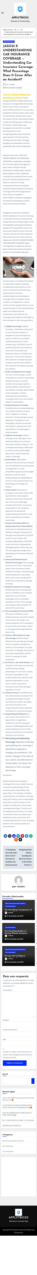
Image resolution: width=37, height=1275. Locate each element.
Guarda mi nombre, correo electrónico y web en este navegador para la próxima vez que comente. (17, 1054)
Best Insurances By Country (15, 903)
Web (4, 1039)
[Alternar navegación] (2, 13)
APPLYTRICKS (20, 17)
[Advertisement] (18, 1177)
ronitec (12, 84)
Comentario (8, 990)
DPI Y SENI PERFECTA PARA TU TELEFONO (18, 1120)
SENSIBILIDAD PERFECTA (11, 1126)
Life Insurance (8, 1151)
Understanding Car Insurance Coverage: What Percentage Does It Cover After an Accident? (18, 71)
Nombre (6, 1020)
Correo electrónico (10, 1030)
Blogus (29, 1230)
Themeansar (18, 1233)
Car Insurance (9, 41)
